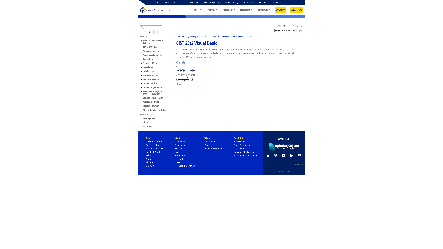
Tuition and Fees (150, 63)
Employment (181, 148)
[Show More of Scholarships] (141, 71)
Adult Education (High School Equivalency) (152, 92)
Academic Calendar (151, 51)
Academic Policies (150, 75)
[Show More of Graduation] (141, 59)
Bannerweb (180, 141)
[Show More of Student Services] (141, 83)
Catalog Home (149, 118)
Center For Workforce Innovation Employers (222, 2)
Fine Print (238, 138)
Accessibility (239, 141)
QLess (181, 2)
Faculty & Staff (153, 152)
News (177, 162)
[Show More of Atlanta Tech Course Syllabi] (141, 110)
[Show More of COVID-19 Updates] (141, 47)
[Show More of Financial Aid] (141, 67)
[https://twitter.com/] (275, 155)
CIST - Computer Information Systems (221, 36)
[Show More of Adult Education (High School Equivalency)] (141, 91)
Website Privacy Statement (246, 155)
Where (207, 138)
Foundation (275, 2)
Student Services (150, 83)
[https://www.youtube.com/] (299, 155)
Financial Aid (262, 10)
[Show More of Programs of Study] (141, 106)
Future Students (153, 145)
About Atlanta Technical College (153, 42)
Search (156, 32)
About (197, 10)
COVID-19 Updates (151, 47)
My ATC (156, 2)
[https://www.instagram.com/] (268, 155)
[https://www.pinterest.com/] (291, 155)
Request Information (185, 166)
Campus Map (249, 2)
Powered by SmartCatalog (283, 171)
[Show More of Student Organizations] (141, 87)
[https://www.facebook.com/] (283, 155)
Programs (211, 10)
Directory (262, 2)
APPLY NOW (280, 10)
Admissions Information (153, 55)
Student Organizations (153, 87)
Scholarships (148, 71)
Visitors (149, 155)
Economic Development (153, 98)
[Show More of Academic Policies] (141, 75)
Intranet (179, 159)
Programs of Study (151, 106)
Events (178, 152)
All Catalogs (148, 126)
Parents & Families (154, 148)
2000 (240, 36)
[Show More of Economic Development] (141, 98)
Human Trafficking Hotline (246, 152)
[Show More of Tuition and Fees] (141, 63)
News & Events (169, 2)
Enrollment (245, 10)
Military (149, 162)
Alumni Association (151, 102)
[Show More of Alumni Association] (141, 102)
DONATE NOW (296, 10)
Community (209, 141)
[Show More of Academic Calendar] (141, 51)
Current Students (154, 141)
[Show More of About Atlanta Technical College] (141, 41)
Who (148, 138)
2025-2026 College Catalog (186, 36)
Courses (202, 36)
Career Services (194, 2)
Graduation (148, 59)
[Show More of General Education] (141, 79)
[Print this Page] (301, 31)
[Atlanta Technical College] (155, 10)
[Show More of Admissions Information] (141, 55)
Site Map (146, 122)
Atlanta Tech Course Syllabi (154, 110)
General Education (151, 79)
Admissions (228, 10)
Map (206, 145)
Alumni (149, 159)
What (177, 138)
